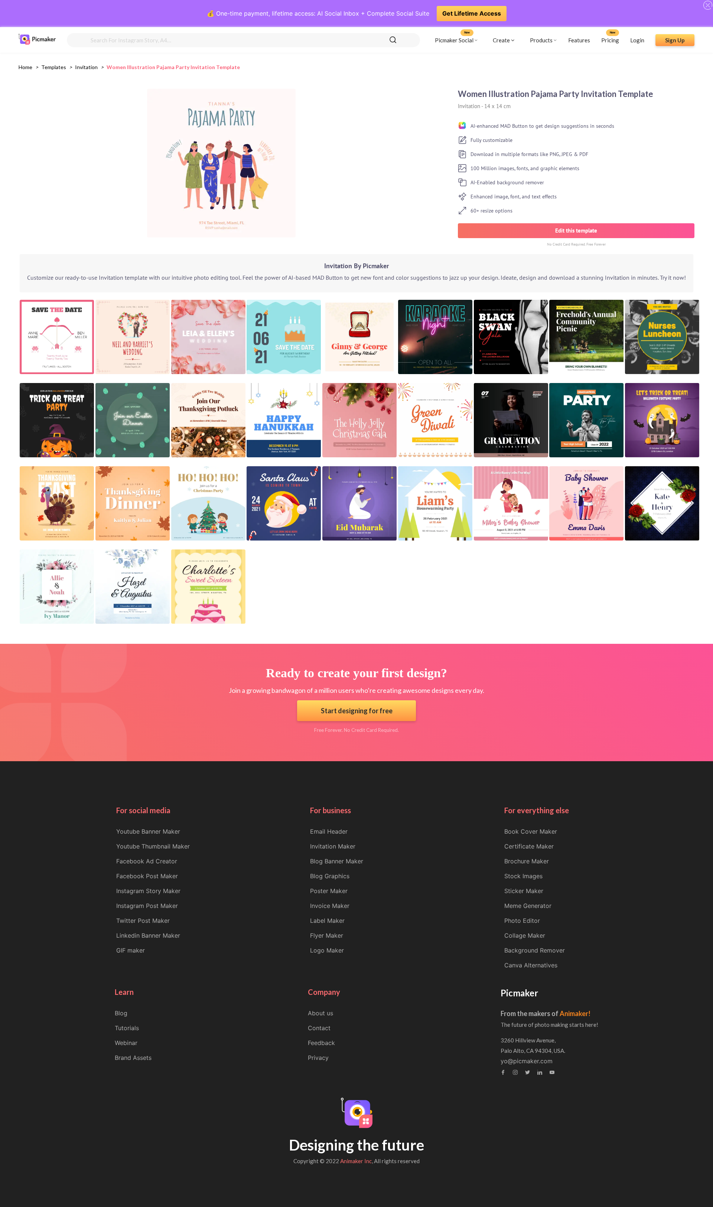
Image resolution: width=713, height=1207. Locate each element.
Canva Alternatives (530, 965)
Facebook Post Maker (147, 876)
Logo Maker (327, 950)
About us (320, 1013)
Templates (53, 67)
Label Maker (327, 920)
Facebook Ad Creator (146, 861)
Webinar (126, 1043)
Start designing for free (357, 711)
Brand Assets (133, 1057)
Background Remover (534, 950)
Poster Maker (329, 891)
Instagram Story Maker (148, 891)
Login (637, 39)
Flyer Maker (326, 935)
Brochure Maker (526, 861)
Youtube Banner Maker (148, 831)
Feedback (321, 1043)
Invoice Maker (329, 905)
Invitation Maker (332, 846)
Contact (319, 1028)
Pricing (610, 39)
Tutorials (127, 1028)
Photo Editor (522, 920)
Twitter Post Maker (143, 920)
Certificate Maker (529, 846)
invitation (86, 67)
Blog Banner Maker (336, 861)
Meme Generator (527, 905)
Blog (121, 1013)
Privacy (318, 1057)
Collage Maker (524, 935)
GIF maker (130, 950)
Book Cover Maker (530, 831)
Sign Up (675, 39)
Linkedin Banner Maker (148, 935)
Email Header (329, 831)
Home (25, 67)
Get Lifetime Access (471, 13)
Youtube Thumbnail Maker (153, 846)
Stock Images (523, 876)
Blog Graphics (329, 876)
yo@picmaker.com (527, 1061)
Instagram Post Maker (147, 905)
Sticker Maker (523, 891)
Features (579, 39)
